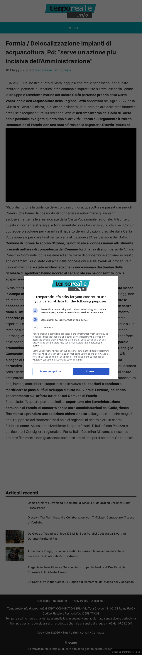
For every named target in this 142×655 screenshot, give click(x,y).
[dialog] (71, 327)
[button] (71, 327)
